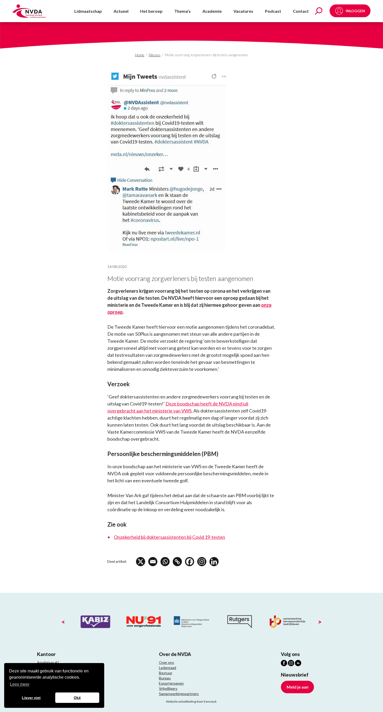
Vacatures (243, 11)
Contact (301, 11)
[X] (140, 561)
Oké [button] (77, 698)
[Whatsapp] (165, 561)
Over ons (166, 662)
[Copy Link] (177, 561)
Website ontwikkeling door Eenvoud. (191, 701)
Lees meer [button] (19, 684)
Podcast (273, 11)
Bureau (165, 678)
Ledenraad (167, 667)
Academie (212, 11)
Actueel (121, 11)
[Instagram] (201, 561)
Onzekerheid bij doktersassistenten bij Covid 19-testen (169, 537)
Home (139, 55)
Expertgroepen (171, 683)
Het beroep (151, 11)
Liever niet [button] (31, 698)
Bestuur (165, 673)
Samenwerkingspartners (179, 693)
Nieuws (154, 55)
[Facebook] (189, 561)
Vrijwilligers (168, 688)
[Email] (152, 561)
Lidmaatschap (88, 11)
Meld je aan (297, 686)
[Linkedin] (214, 561)
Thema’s (182, 11)
